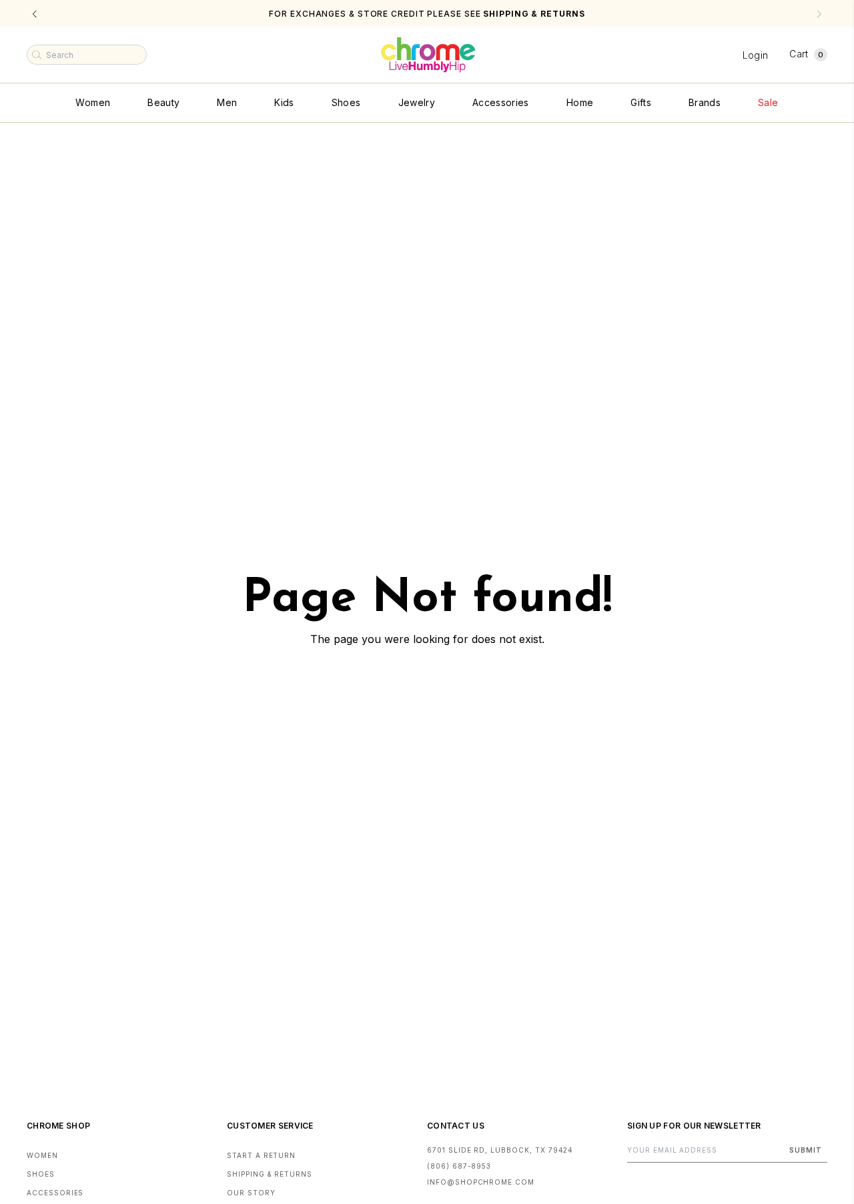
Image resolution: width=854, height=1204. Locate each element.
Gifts (640, 102)
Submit (805, 1150)
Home (579, 102)
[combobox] (87, 55)
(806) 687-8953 (459, 1166)
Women (92, 102)
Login (756, 55)
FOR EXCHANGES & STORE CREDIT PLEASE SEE (426, 14)
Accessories (500, 102)
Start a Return (261, 1155)
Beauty (163, 102)
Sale (768, 102)
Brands (705, 102)
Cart (806, 53)
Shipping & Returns (269, 1174)
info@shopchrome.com (480, 1182)
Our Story (251, 1193)
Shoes (346, 102)
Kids (284, 102)
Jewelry (416, 102)
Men (227, 102)
